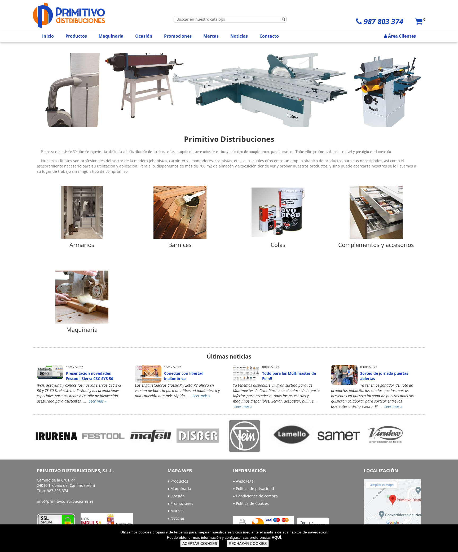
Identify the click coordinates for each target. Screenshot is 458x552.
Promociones (178, 36)
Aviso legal (245, 481)
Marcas (211, 36)
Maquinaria (111, 36)
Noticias (239, 36)
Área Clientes (401, 36)
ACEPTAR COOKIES (199, 543)
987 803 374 (383, 21)
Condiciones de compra (257, 495)
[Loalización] (392, 503)
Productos (76, 36)
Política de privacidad (255, 488)
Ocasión (143, 36)
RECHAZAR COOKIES (248, 543)
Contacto (269, 36)
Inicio (48, 36)
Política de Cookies (252, 503)
